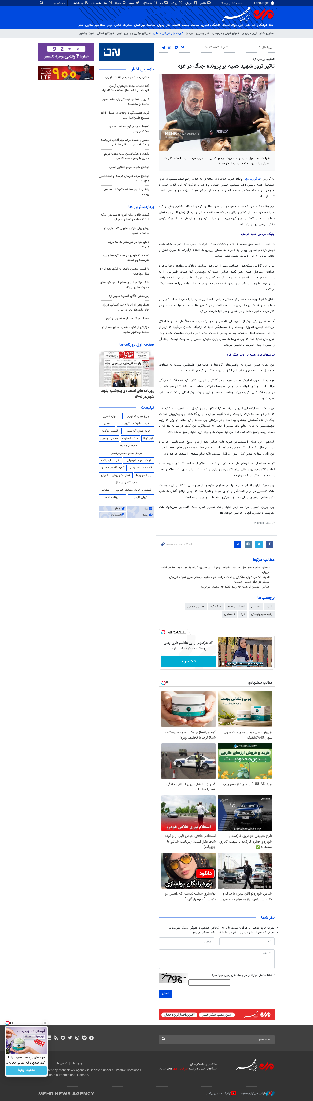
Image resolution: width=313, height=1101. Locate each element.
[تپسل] (163, 632)
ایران (269, 606)
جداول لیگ (78, 3)
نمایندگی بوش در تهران (115, 475)
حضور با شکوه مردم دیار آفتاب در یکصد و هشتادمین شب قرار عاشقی (125, 142)
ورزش (160, 25)
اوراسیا (189, 33)
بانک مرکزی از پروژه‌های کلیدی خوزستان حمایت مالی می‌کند (124, 285)
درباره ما (78, 1063)
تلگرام (203, 3)
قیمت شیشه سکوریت (135, 423)
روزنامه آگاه (112, 497)
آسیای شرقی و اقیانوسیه (225, 33)
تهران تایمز (140, 497)
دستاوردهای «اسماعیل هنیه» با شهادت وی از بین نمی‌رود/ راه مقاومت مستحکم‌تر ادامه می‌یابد (215, 570)
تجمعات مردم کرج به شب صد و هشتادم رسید (129, 129)
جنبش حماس (195, 606)
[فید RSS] (56, 1038)
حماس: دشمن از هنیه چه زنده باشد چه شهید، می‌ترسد (235, 586)
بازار (168, 25)
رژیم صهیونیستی (261, 614)
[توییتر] (70, 1038)
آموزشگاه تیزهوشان (112, 467)
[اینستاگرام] (77, 1038)
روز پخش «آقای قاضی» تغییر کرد (129, 296)
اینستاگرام (148, 3)
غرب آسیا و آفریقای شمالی (168, 33)
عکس (117, 25)
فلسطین (229, 614)
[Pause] (223, 664)
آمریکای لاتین (86, 33)
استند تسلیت (130, 438)
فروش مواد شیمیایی (138, 460)
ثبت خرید (188, 661)
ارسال (165, 993)
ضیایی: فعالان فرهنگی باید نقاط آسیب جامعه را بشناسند (125, 102)
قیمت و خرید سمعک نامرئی (133, 490)
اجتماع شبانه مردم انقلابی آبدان (129, 167)
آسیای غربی (202, 33)
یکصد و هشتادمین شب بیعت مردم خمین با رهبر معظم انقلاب (126, 156)
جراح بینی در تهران (138, 416)
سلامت (195, 25)
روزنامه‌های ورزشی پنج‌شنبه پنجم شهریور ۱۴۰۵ (129, 394)
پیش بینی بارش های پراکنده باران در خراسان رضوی (126, 230)
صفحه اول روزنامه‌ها (136, 345)
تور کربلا (148, 438)
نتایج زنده (96, 3)
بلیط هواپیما (143, 475)
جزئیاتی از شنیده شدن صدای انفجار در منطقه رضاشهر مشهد (125, 329)
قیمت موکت (110, 430)
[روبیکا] (63, 1038)
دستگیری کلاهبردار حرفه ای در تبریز (127, 318)
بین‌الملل (139, 25)
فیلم (109, 25)
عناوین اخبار (267, 33)
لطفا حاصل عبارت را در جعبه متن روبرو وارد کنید (243, 975)
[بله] (84, 1038)
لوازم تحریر (109, 416)
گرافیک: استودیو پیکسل (218, 1093)
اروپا (119, 33)
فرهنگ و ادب (259, 25)
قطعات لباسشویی (141, 467)
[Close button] (45, 1023)
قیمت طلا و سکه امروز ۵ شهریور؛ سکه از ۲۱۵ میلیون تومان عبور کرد (125, 217)
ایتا (106, 3)
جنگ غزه (215, 606)
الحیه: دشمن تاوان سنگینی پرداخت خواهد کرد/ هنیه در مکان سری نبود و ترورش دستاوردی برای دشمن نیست (219, 579)
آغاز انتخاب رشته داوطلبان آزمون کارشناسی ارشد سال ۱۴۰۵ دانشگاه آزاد (125, 88)
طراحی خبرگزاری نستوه (253, 1093)
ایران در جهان (249, 33)
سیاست (150, 25)
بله (162, 3)
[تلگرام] (91, 1038)
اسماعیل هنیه (236, 606)
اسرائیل (255, 606)
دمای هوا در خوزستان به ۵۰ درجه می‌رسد (128, 244)
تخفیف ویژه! (26, 1070)
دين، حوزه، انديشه (233, 25)
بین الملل (267, 47)
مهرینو (105, 490)
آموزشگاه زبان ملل (126, 482)
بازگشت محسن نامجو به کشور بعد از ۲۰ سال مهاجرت (124, 271)
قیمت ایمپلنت (110, 460)
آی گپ (174, 3)
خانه (271, 25)
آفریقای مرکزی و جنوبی (137, 33)
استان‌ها (127, 25)
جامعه (185, 25)
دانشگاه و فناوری (210, 25)
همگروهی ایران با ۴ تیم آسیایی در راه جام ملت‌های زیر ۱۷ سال (125, 307)
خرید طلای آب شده (138, 430)
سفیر (107, 423)
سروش (189, 3)
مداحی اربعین (109, 438)
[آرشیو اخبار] (48, 1038)
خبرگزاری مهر (254, 179)
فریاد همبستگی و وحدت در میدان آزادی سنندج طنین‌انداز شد (124, 115)
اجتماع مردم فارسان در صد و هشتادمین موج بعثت (124, 178)
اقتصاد (176, 25)
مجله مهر (100, 25)
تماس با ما (60, 1063)
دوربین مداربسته (126, 445)
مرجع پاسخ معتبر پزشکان (126, 453)
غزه (243, 614)
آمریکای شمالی (105, 33)
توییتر (132, 3)
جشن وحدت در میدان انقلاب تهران (127, 77)
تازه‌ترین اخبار (142, 69)
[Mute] (230, 664)
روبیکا (118, 3)
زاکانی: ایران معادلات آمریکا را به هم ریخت (126, 192)
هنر (248, 25)
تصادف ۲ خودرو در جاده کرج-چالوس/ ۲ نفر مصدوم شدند (125, 258)
